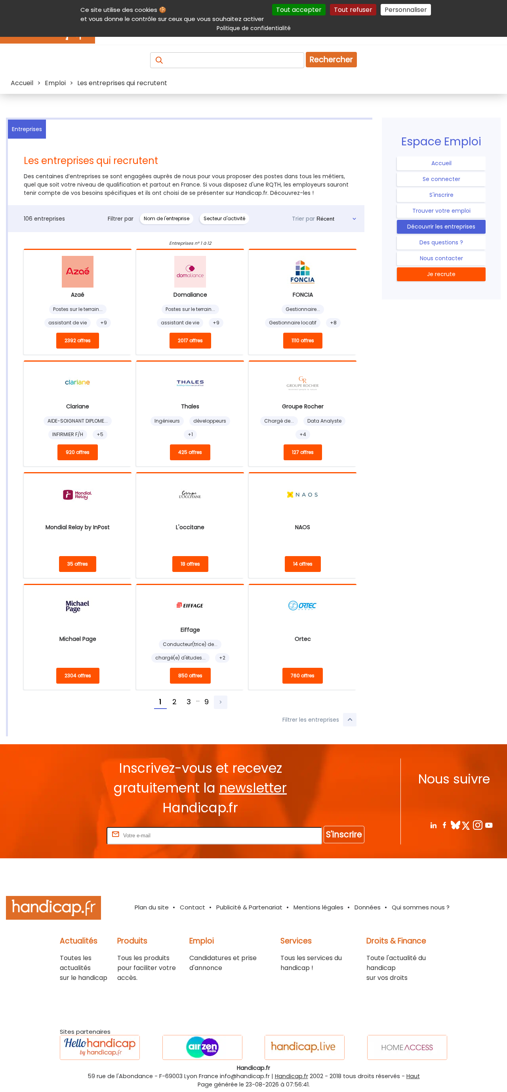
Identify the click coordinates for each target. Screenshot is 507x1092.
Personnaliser (406, 9)
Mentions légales (318, 907)
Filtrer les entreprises (310, 720)
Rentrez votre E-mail (73, 835)
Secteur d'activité (224, 218)
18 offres (190, 563)
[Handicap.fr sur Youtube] (488, 824)
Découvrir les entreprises (441, 227)
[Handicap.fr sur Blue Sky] (455, 824)
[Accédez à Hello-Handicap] (100, 1047)
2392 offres (78, 340)
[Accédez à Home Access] (407, 1047)
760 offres (302, 675)
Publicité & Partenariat (249, 907)
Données (368, 907)
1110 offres (303, 340)
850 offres (190, 675)
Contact (192, 907)
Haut (413, 1076)
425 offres (190, 452)
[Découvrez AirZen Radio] (202, 1047)
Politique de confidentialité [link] (254, 28)
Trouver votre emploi (441, 211)
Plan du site (152, 907)
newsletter (253, 788)
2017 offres (190, 340)
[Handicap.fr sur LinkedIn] (433, 824)
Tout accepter (299, 9)
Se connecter (441, 179)
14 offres (303, 563)
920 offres (78, 452)
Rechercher (331, 59)
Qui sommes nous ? (421, 907)
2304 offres (78, 675)
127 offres (303, 452)
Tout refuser (353, 9)
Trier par (303, 219)
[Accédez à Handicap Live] (305, 1047)
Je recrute (441, 274)
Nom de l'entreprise (166, 218)
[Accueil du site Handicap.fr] (53, 909)
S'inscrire (441, 195)
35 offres (77, 563)
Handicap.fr (291, 1076)
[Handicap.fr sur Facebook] (444, 824)
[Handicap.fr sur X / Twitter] (466, 824)
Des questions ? (441, 242)
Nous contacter (441, 258)
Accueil (441, 163)
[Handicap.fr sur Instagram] (477, 824)
